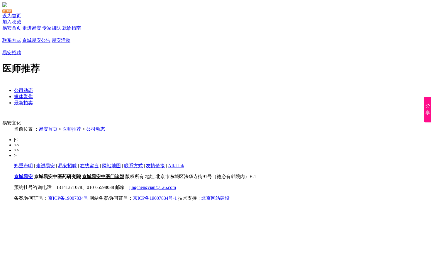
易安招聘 (11, 52)
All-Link (176, 165)
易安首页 (11, 27)
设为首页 (11, 15)
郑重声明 (23, 165)
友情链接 (155, 165)
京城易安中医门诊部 (103, 176)
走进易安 (31, 27)
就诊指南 (71, 27)
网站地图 (111, 165)
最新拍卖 (23, 102)
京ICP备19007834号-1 (155, 198)
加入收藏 (11, 21)
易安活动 (61, 40)
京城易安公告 (36, 40)
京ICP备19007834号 (68, 198)
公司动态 (23, 90)
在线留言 (89, 165)
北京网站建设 (215, 198)
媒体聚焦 (23, 96)
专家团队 (51, 27)
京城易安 (23, 176)
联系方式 (11, 40)
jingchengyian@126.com (152, 187)
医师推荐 (71, 129)
